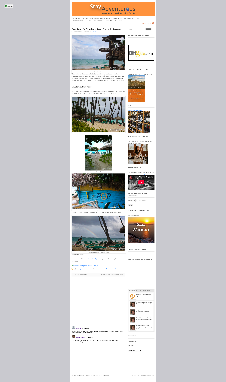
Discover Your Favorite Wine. (135, 110)
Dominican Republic (113, 268)
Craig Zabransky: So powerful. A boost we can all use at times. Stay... (144, 303)
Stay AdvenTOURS (128, 19)
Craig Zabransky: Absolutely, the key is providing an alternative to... (144, 318)
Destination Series (105, 19)
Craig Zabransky (77, 31)
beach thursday (102, 268)
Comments (132, 290)
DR (120, 268)
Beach (94, 31)
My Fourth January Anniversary (80, 274)
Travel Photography (98, 20)
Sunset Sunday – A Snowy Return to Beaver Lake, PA (112, 274)
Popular (138, 290)
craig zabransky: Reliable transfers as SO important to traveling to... (144, 310)
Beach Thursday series (94, 259)
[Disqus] (98, 302)
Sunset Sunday (93, 19)
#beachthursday (81, 268)
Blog (79, 18)
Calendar (88, 20)
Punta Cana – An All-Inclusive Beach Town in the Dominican (97, 29)
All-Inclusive (90, 268)
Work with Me (109, 20)
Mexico (84, 19)
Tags (148, 290)
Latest (144, 290)
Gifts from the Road (78, 20)
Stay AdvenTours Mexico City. (138, 174)
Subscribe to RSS (146, 23)
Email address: (131, 200)
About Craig (118, 21)
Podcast (139, 18)
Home (75, 18)
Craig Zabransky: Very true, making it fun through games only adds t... (144, 327)
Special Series (116, 19)
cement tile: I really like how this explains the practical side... (143, 295)
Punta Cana (83, 270)
